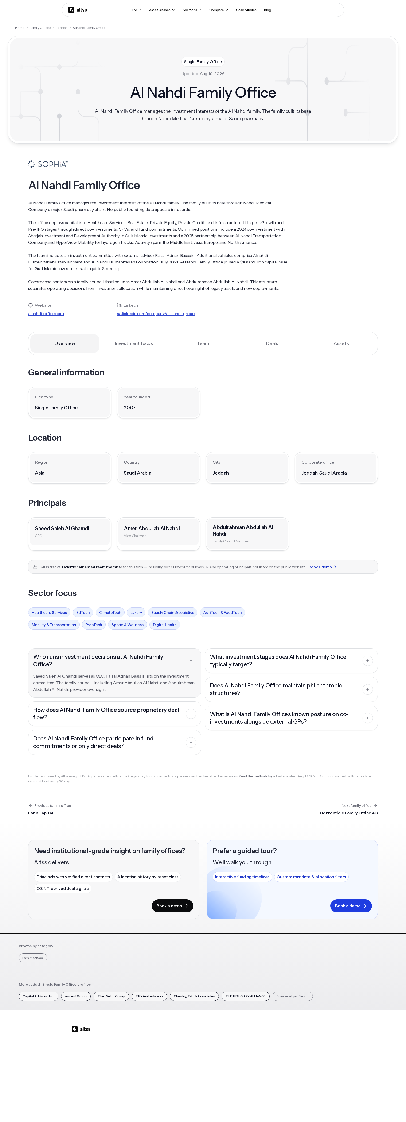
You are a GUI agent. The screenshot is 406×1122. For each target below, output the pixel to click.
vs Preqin (190, 1044)
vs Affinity (190, 1077)
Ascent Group (76, 996)
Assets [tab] (341, 343)
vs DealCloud (193, 1085)
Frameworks (271, 1085)
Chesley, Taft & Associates (194, 996)
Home (20, 28)
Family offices (32, 958)
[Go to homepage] (77, 9)
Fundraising (151, 1060)
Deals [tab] (272, 343)
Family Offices (40, 28)
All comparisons (195, 1036)
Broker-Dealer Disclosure (317, 1110)
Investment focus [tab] (134, 343)
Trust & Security (236, 1110)
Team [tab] (203, 343)
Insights (228, 1044)
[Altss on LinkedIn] (89, 1066)
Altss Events (233, 1060)
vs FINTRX (190, 1060)
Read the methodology (257, 776)
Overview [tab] (64, 343)
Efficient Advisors (149, 996)
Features (149, 1044)
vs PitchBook (192, 1052)
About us (309, 1036)
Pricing (148, 1069)
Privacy (258, 1110)
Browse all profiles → (293, 996)
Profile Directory (275, 1044)
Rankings (269, 1036)
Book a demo (320, 567)
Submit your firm (315, 1077)
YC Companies (273, 1060)
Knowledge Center (237, 1069)
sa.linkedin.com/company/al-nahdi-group (156, 313)
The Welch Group (111, 996)
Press (306, 1060)
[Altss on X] (76, 1066)
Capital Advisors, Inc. (38, 996)
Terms (273, 1110)
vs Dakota (190, 1069)
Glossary (268, 1069)
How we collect (314, 1044)
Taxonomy (270, 1077)
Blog (226, 1036)
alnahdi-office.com (46, 313)
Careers (308, 1069)
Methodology (312, 1052)
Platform (149, 1036)
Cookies (288, 1110)
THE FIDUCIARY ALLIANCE (246, 996)
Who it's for (151, 1052)
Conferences (233, 1052)
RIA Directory (272, 1052)
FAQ (226, 1077)
